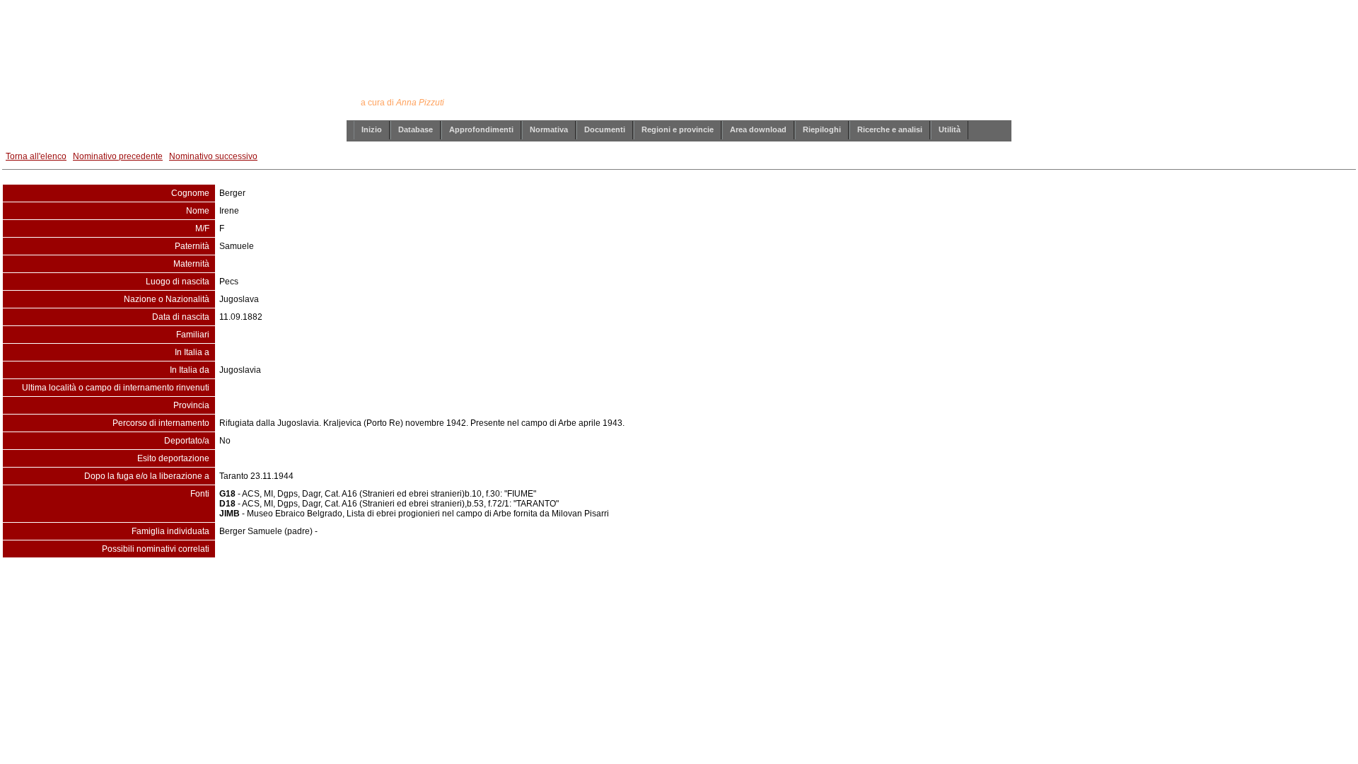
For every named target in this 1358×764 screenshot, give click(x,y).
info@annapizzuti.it (706, 586)
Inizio (371, 129)
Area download (758, 129)
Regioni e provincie (678, 129)
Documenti (604, 129)
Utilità (950, 129)
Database (415, 129)
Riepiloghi (822, 129)
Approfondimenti (481, 129)
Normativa (549, 129)
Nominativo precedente (118, 156)
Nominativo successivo (213, 156)
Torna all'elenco (36, 156)
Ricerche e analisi (889, 129)
